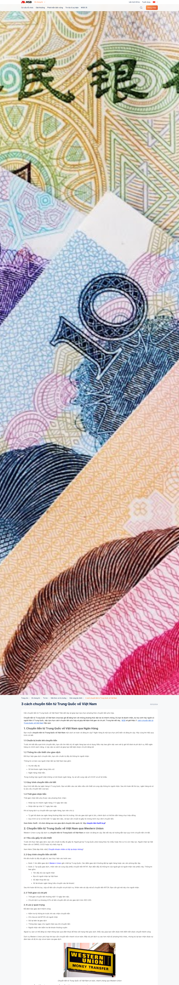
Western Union (55, 863)
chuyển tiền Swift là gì (95, 823)
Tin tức (45, 698)
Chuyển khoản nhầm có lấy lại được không (65, 849)
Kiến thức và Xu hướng (58, 698)
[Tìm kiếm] (141, 7)
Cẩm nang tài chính (75, 698)
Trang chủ (24, 698)
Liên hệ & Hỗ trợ (134, 2)
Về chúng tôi (35, 698)
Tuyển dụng (146, 2)
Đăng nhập (152, 8)
